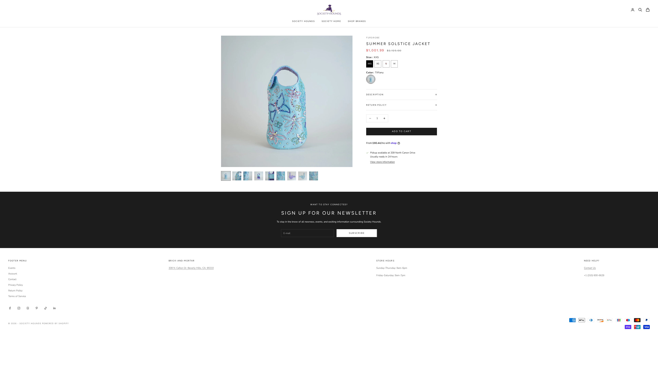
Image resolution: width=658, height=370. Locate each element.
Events (11, 268)
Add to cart (401, 131)
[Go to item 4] (237, 176)
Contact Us (590, 268)
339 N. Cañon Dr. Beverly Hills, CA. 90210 (191, 268)
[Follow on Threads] (27, 308)
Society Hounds (303, 21)
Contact (12, 279)
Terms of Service (17, 296)
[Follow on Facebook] (10, 308)
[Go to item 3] (226, 176)
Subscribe (357, 233)
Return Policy (15, 290)
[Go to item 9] (291, 176)
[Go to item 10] (302, 176)
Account (12, 273)
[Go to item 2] (313, 176)
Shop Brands (357, 21)
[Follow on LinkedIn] (54, 308)
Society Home (331, 21)
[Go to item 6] (259, 176)
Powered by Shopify (55, 323)
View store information (382, 162)
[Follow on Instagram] (19, 308)
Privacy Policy (15, 285)
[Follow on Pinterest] (36, 308)
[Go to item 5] (248, 176)
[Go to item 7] (270, 176)
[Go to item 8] (280, 176)
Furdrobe (373, 37)
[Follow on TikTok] (45, 308)
